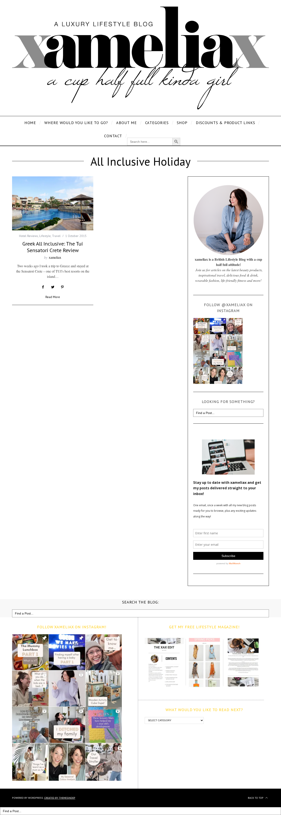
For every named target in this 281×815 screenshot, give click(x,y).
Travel (56, 236)
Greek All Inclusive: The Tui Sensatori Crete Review (52, 247)
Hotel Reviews (28, 236)
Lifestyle (45, 236)
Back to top (256, 797)
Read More (52, 297)
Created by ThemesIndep (59, 797)
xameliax (55, 257)
